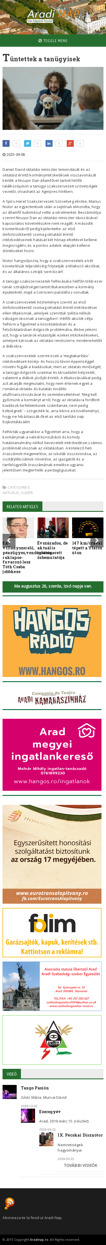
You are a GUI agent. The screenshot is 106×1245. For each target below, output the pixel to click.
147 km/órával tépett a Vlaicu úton (87, 547)
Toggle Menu (55, 40)
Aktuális (11, 492)
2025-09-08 (15, 154)
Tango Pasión (35, 1088)
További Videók (81, 1165)
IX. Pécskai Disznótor (80, 1135)
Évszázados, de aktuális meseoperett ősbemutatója (52, 550)
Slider (27, 492)
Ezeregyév (50, 1111)
